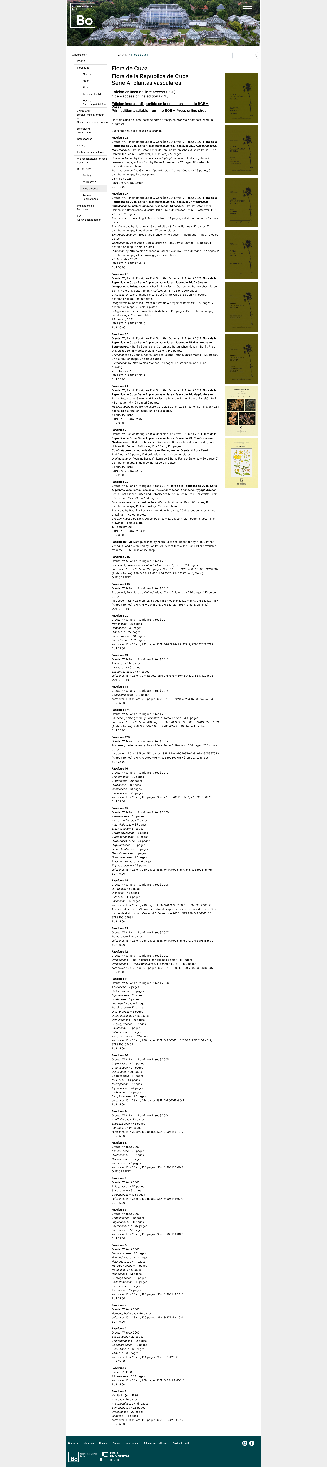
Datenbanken (84, 138)
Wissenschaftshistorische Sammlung (92, 160)
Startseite (122, 55)
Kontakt (103, 1443)
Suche (255, 55)
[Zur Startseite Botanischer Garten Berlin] (82, 15)
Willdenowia (89, 181)
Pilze (85, 87)
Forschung (83, 67)
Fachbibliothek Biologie (90, 152)
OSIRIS (81, 61)
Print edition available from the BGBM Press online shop (159, 110)
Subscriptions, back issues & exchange (137, 130)
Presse (116, 1443)
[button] (247, 7)
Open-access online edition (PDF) (140, 96)
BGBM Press (84, 168)
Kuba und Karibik (92, 94)
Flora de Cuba (90, 188)
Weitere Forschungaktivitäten (94, 102)
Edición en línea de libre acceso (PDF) (144, 92)
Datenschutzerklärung (155, 1443)
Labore (81, 145)
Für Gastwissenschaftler (89, 217)
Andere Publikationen (90, 197)
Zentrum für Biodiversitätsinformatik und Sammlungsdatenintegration (92, 116)
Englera (87, 175)
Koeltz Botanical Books (172, 542)
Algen (86, 80)
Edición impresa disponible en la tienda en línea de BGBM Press (160, 105)
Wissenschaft (79, 54)
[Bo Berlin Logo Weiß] (83, 1456)
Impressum (132, 1443)
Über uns (89, 1443)
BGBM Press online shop (139, 550)
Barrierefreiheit (181, 1443)
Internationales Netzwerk (85, 207)
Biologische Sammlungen (84, 130)
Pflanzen (87, 74)
